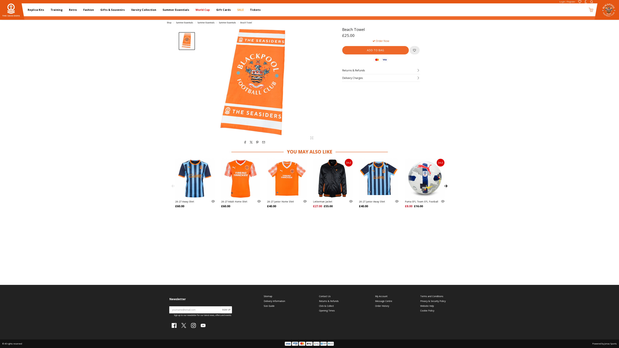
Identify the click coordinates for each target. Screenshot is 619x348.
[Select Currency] (585, 1)
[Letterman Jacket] (333, 178)
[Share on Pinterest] (257, 142)
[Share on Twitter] (251, 142)
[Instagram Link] (193, 325)
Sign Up (226, 309)
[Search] (591, 1)
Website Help (427, 305)
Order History (382, 305)
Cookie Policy (427, 310)
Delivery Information (274, 301)
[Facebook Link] (174, 325)
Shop (169, 22)
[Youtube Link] (203, 325)
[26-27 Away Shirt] (195, 178)
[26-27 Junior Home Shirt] (287, 178)
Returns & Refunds (329, 301)
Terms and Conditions (431, 296)
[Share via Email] (263, 142)
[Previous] (173, 186)
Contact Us (325, 296)
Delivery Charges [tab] (352, 78)
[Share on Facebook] (245, 142)
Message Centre (383, 301)
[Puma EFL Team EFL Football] (424, 178)
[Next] (446, 186)
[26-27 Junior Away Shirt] (378, 178)
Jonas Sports (610, 343)
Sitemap (268, 296)
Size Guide (269, 305)
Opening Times (327, 310)
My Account (381, 296)
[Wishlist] (579, 1)
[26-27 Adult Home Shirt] (241, 178)
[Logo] (12, 9)
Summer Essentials (184, 22)
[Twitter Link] (183, 325)
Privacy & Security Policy (433, 301)
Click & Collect (326, 305)
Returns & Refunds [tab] (353, 70)
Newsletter (177, 299)
